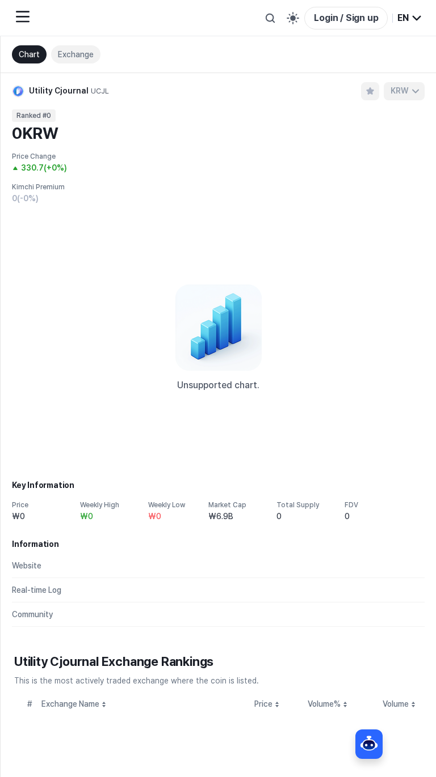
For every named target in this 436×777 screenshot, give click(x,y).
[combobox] (409, 18)
